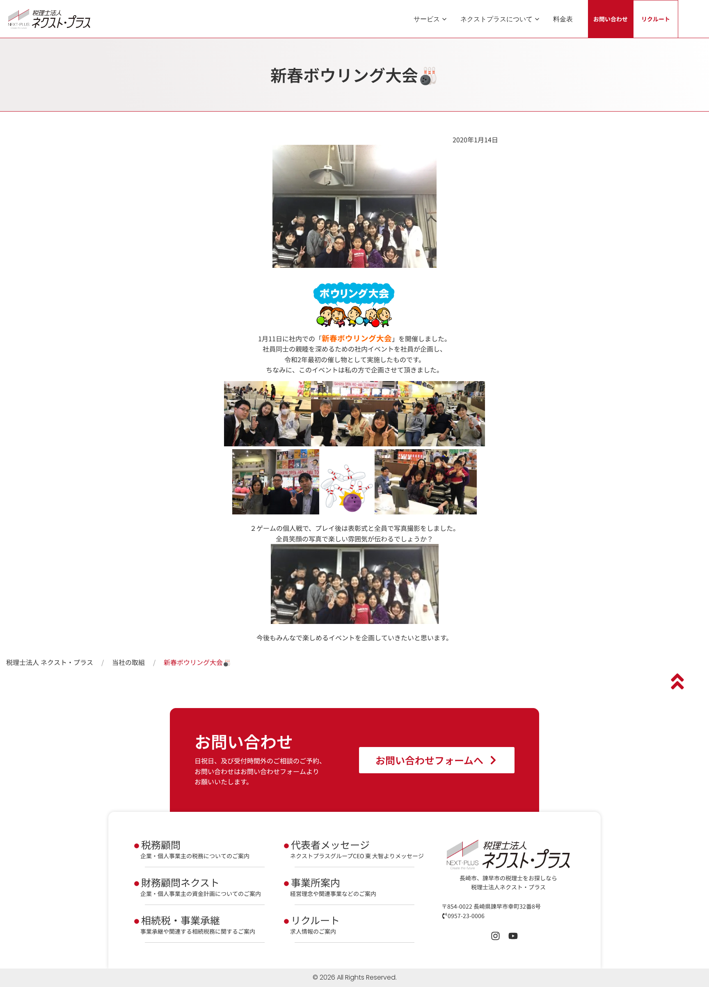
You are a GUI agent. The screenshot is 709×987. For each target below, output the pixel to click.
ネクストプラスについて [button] (496, 19)
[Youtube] (513, 936)
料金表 (563, 19)
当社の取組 (128, 662)
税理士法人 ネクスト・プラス (49, 662)
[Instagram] (495, 936)
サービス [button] (427, 19)
